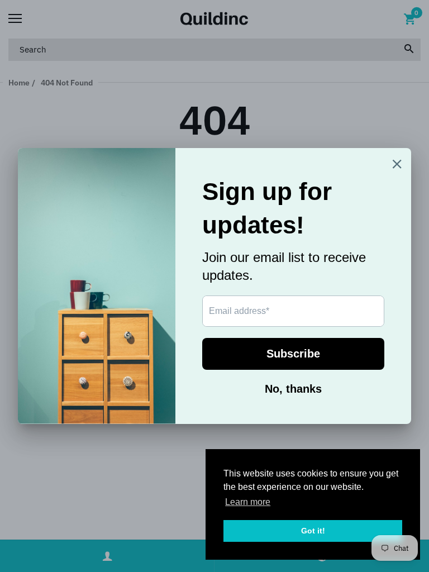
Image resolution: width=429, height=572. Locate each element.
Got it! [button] (313, 530)
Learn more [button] (247, 502)
